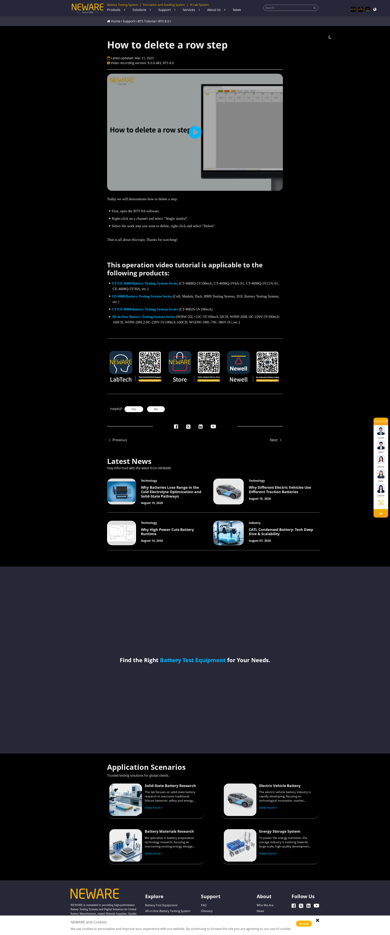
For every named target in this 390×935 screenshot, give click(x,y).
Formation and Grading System (164, 5)
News (237, 9)
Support (164, 9)
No (156, 409)
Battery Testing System (122, 5)
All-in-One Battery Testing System (167, 911)
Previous (119, 439)
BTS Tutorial (147, 21)
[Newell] (367, 9)
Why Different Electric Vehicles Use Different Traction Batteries (280, 489)
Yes (133, 409)
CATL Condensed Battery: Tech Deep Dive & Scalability (281, 531)
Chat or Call (380, 421)
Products (113, 9)
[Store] (360, 9)
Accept (304, 923)
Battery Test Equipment (193, 660)
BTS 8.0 (163, 21)
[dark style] (330, 37)
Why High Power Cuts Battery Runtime (167, 531)
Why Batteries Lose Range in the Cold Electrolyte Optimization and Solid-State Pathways (171, 492)
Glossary (207, 911)
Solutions (139, 9)
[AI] (353, 9)
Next (274, 439)
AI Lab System (199, 5)
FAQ (204, 905)
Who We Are (265, 905)
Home (115, 21)
